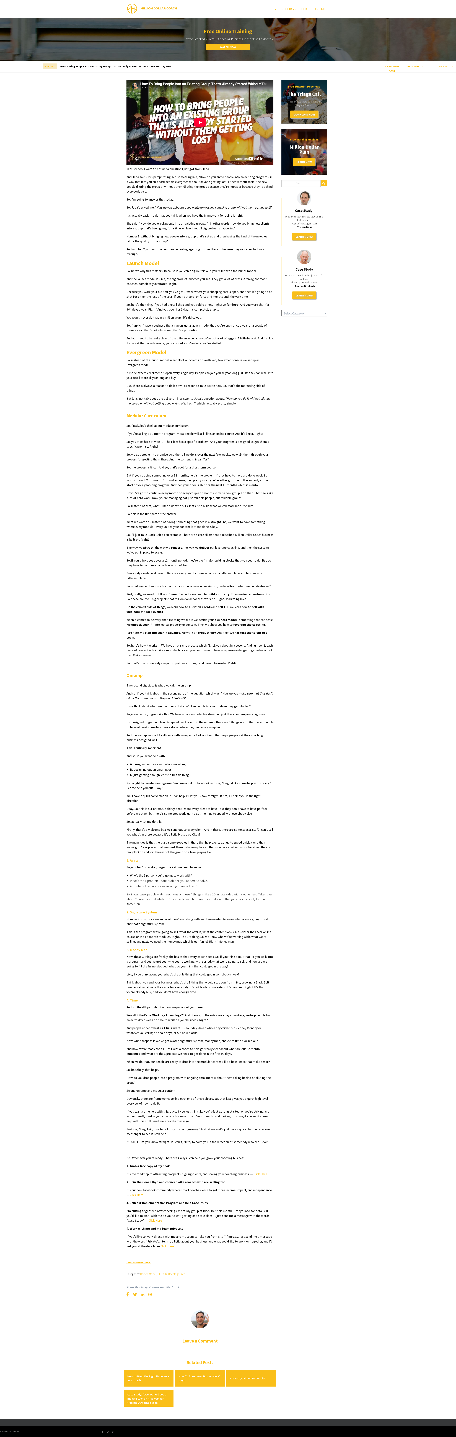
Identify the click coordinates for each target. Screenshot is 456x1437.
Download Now (304, 114)
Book (303, 9)
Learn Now (304, 162)
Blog (314, 9)
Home (274, 9)
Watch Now (228, 47)
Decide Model (148, 1274)
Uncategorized (176, 1274)
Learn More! (304, 236)
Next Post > (415, 66)
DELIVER (162, 1274)
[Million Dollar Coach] (151, 9)
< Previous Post (392, 69)
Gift (324, 9)
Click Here (155, 1220)
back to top (446, 66)
